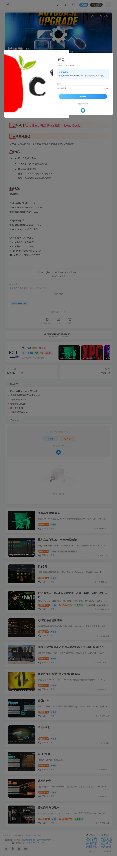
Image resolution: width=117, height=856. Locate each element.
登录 (84, 96)
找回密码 (105, 88)
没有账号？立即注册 (65, 65)
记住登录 (62, 88)
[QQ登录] (83, 110)
